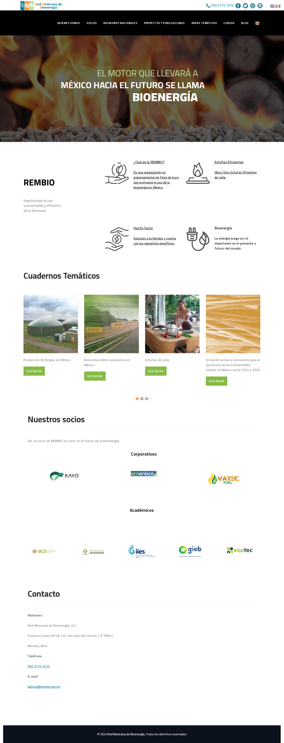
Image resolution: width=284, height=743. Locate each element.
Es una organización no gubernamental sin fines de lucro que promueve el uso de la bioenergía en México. (156, 179)
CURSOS (229, 22)
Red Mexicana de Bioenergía (125, 734)
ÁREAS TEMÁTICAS (204, 22)
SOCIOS (91, 22)
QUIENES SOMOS (68, 22)
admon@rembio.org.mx (44, 686)
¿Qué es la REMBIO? (148, 162)
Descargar (34, 371)
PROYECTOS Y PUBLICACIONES (164, 22)
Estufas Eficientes (229, 162)
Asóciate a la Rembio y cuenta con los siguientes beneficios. (154, 240)
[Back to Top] (275, 736)
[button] (137, 398)
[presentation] (14, 348)
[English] (272, 5)
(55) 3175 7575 (222, 5)
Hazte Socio (143, 228)
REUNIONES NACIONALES (120, 22)
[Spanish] (257, 22)
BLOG (244, 22)
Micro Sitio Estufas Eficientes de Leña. (236, 174)
